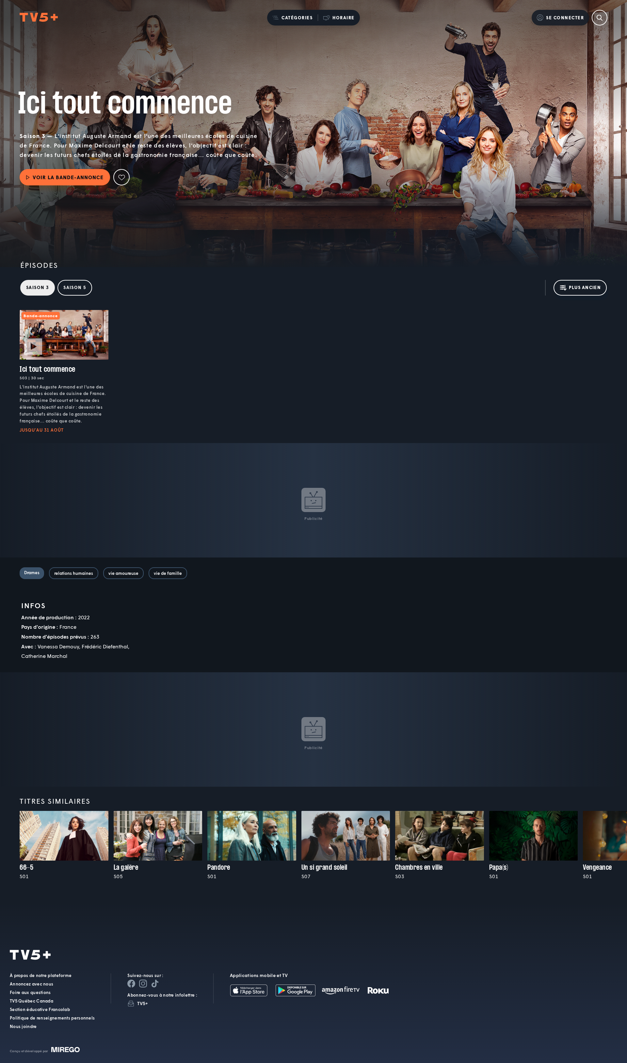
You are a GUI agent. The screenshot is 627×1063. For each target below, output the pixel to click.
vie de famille (168, 573)
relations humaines (73, 573)
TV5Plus (39, 17)
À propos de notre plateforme (41, 975)
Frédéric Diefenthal (105, 646)
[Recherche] (599, 18)
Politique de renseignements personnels (52, 1017)
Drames (32, 572)
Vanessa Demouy (58, 646)
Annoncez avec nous (31, 983)
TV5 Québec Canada (31, 1000)
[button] (292, 18)
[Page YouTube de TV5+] (155, 983)
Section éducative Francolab (40, 1009)
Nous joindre (23, 1026)
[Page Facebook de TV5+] (131, 983)
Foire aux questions (30, 992)
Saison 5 (74, 287)
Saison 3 (37, 287)
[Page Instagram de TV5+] (143, 983)
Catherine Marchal (44, 656)
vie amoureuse (123, 573)
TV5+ (142, 1003)
